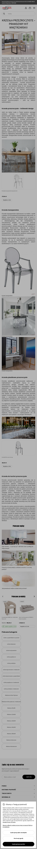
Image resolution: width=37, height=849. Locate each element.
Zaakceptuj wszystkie (18, 844)
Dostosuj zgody (18, 838)
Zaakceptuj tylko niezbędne (18, 832)
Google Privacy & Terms (9, 822)
